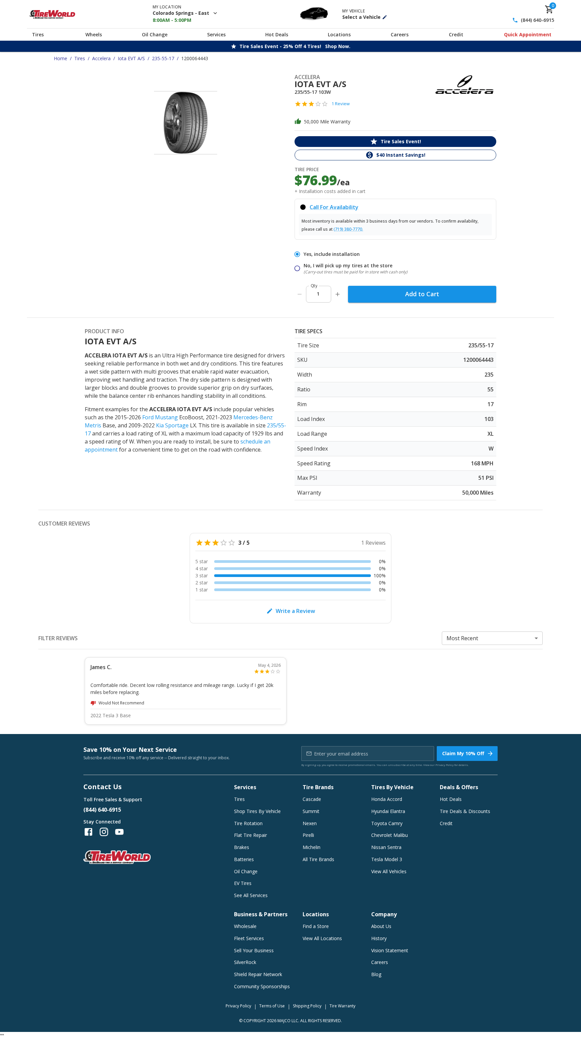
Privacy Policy (444, 765)
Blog (376, 974)
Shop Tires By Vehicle (257, 811)
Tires (38, 34)
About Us (381, 926)
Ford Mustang (160, 417)
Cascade (312, 799)
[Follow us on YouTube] (119, 832)
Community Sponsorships (262, 986)
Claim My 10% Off (463, 753)
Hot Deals (276, 34)
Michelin (311, 847)
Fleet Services (249, 938)
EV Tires (242, 883)
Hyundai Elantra (388, 811)
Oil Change (154, 34)
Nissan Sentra (386, 847)
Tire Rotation (248, 823)
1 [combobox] (318, 294)
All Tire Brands (318, 859)
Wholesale (245, 926)
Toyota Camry (386, 823)
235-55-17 (163, 58)
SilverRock (245, 962)
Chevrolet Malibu (389, 835)
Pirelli (308, 835)
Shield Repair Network (258, 974)
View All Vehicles (388, 871)
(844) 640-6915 (537, 20)
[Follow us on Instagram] (104, 832)
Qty (314, 285)
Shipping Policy (307, 1006)
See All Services (251, 895)
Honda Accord (386, 799)
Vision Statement (389, 950)
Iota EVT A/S (131, 58)
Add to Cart (422, 294)
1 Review (341, 104)
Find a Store (316, 926)
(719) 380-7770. (348, 229)
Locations (339, 34)
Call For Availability (334, 207)
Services (216, 34)
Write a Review (295, 611)
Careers (400, 34)
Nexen (310, 823)
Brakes (241, 847)
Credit (456, 34)
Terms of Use (272, 1006)
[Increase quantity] (338, 294)
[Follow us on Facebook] (88, 832)
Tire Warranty (342, 1006)
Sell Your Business (254, 950)
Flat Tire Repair (250, 835)
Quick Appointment (527, 34)
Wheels (93, 34)
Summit (311, 811)
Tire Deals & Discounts (465, 811)
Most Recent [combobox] (462, 638)
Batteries (244, 859)
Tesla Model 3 (386, 859)
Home (60, 58)
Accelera (101, 58)
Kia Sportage (172, 425)
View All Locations (322, 938)
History (379, 938)
